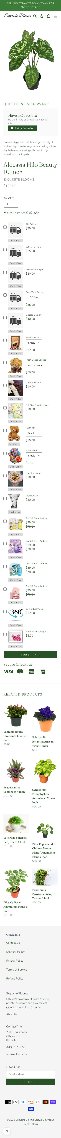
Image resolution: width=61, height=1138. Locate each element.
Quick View (15, 240)
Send (55, 1127)
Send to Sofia (27, 1127)
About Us (11, 1014)
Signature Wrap (33, 473)
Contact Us (13, 943)
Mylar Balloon (32, 450)
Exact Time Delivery (35, 292)
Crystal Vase (32, 495)
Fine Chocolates (33, 337)
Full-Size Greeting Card (37, 405)
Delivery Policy (15, 952)
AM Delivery (32, 224)
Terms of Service (16, 969)
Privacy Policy (14, 961)
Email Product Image (36, 631)
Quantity (9, 198)
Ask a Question (24, 128)
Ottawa (34, 1124)
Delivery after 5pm (34, 269)
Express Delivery (34, 314)
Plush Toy (30, 427)
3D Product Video (34, 608)
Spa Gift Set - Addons (36, 518)
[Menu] (55, 15)
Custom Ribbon (33, 382)
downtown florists (28, 999)
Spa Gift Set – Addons (36, 541)
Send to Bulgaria (43, 1127)
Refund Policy (14, 978)
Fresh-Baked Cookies (36, 359)
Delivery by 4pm (33, 246)
